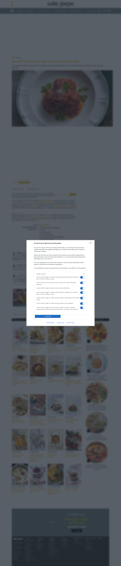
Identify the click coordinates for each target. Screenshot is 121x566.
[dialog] (60, 283)
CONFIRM (47, 316)
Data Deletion (50, 322)
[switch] (82, 277)
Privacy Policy (70, 322)
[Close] (91, 243)
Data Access (60, 322)
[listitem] (60, 274)
